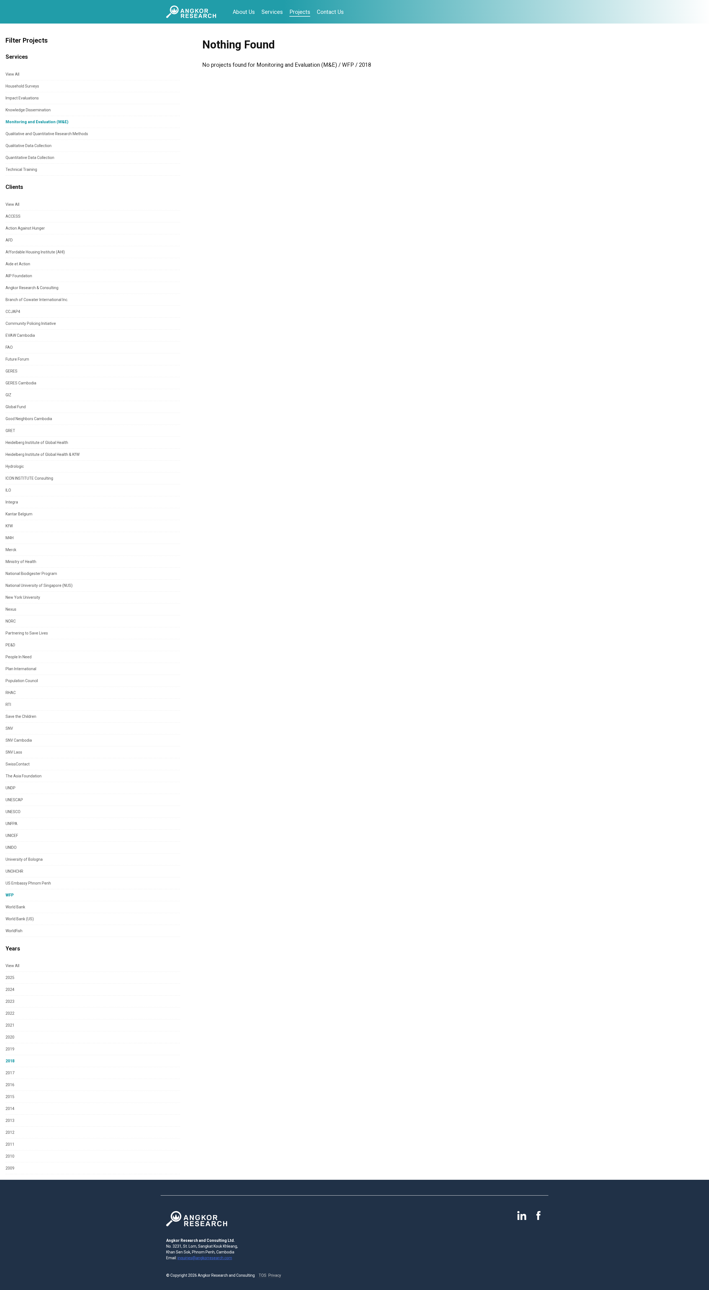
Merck (11, 550)
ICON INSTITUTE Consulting (29, 478)
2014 (10, 1108)
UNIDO (11, 847)
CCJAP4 (13, 311)
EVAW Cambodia (20, 335)
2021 (10, 1025)
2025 (10, 977)
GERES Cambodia (21, 383)
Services (272, 12)
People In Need (19, 657)
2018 (10, 1061)
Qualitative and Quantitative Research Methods (47, 134)
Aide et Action (18, 264)
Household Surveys (22, 86)
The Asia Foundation (24, 776)
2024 (10, 989)
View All (12, 74)
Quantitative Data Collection (30, 157)
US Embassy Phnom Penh (28, 883)
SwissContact (18, 764)
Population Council (22, 681)
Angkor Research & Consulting (32, 288)
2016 (10, 1085)
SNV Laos (14, 752)
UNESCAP (14, 800)
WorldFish (14, 931)
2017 (10, 1073)
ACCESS (13, 216)
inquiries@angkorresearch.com (205, 1258)
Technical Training (21, 169)
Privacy (274, 1275)
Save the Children (21, 716)
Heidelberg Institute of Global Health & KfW (42, 454)
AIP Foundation (19, 276)
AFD (9, 240)
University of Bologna (24, 859)
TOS (262, 1275)
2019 (10, 1049)
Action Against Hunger (25, 228)
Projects (299, 12)
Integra (12, 502)
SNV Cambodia (19, 740)
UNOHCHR (14, 871)
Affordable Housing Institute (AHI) (35, 252)
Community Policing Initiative (31, 323)
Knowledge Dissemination (28, 110)
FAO (9, 347)
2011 (10, 1144)
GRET (10, 430)
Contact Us (330, 12)
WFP (10, 895)
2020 (10, 1037)
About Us (244, 12)
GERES (11, 371)
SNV (9, 728)
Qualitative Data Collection (29, 145)
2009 (10, 1168)
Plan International (21, 669)
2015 (10, 1096)
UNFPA (11, 823)
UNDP (11, 788)
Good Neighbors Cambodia (29, 419)
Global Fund (16, 407)
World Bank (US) (20, 919)
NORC (11, 621)
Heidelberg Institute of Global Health (37, 442)
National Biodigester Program (31, 573)
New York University (23, 597)
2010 (10, 1156)
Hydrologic (15, 466)
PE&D (10, 645)
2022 (10, 1013)
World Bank (15, 907)
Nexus (11, 609)
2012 (10, 1132)
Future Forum (17, 359)
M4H (10, 538)
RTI (8, 704)
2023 (10, 1001)
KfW (9, 526)
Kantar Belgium (19, 514)
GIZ (8, 395)
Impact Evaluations (22, 98)
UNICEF (12, 835)
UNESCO (13, 812)
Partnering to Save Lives (27, 633)
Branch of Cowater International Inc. (37, 299)
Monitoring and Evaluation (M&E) (37, 122)
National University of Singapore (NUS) (39, 585)
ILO (8, 490)
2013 (10, 1120)
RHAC (11, 692)
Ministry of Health (21, 561)
